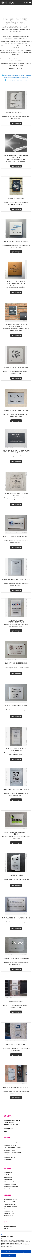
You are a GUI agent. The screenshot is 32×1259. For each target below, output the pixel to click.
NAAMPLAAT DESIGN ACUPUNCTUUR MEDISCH (16, 833)
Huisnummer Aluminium (10, 1184)
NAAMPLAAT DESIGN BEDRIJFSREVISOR (16, 537)
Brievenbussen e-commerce (11, 1199)
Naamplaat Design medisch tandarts (16, 1087)
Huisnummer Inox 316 (9, 1182)
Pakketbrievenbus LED (10, 1204)
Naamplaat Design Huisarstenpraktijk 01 (16, 621)
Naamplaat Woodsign (16, 198)
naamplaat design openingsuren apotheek (16, 495)
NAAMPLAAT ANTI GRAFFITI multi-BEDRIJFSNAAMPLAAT (16, 325)
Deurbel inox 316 (8, 1216)
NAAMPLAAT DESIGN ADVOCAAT (16, 113)
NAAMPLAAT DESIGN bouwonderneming (16, 918)
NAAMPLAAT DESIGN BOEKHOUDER (16, 663)
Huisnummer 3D (8, 1209)
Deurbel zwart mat (9, 1213)
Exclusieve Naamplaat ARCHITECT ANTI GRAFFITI (16, 452)
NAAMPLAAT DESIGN (16, 875)
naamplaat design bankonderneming (16, 959)
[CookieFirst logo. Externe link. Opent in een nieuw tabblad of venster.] (2, 1234)
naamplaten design (16, 1001)
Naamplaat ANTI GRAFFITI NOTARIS (16, 241)
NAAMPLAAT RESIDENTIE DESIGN (16, 706)
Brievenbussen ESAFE (9, 1202)
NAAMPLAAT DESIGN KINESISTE (16, 1044)
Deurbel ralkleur (8, 1179)
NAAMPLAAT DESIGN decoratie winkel (16, 789)
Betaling (6, 1228)
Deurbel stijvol (8, 1177)
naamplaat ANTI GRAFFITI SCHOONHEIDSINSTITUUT (16, 283)
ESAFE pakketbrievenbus (10, 1206)
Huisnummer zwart (9, 1211)
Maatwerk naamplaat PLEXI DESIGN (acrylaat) (16, 156)
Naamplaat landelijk (9, 1150)
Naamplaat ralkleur (9, 1159)
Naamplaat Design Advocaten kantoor (16, 580)
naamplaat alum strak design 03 (16, 367)
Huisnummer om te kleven (11, 1186)
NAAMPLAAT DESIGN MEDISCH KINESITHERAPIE (16, 750)
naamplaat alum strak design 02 (16, 410)
